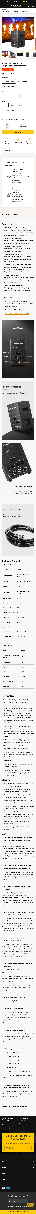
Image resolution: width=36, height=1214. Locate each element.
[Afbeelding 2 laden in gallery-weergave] (12, 54)
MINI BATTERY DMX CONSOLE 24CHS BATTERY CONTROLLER (17, 315)
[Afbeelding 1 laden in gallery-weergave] (5, 54)
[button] (3, 6)
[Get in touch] (29, 6)
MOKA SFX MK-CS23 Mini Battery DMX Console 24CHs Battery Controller (17, 192)
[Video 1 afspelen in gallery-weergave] (20, 54)
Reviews (15, 214)
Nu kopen (18, 132)
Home (5, 9)
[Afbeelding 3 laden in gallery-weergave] (27, 54)
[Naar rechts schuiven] (32, 33)
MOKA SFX (15, 1206)
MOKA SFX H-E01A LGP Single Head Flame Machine (16, 11)
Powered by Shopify (23, 1206)
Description (5, 214)
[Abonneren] (29, 1148)
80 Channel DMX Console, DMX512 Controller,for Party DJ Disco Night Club (17, 173)
